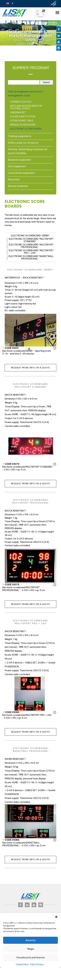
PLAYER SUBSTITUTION (22, 116)
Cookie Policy (22, 964)
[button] (56, 916)
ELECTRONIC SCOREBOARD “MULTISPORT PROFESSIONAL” (31, 246)
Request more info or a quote (30, 367)
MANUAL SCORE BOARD (23, 124)
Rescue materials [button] (18, 186)
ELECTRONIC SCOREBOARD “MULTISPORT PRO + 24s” (31, 251)
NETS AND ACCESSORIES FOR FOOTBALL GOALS (26, 107)
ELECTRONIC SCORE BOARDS (26, 128)
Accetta (31, 940)
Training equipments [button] (19, 136)
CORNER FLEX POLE (20, 101)
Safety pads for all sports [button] (23, 142)
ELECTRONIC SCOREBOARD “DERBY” (30, 235)
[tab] (30, 93)
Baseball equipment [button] (19, 159)
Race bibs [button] (14, 179)
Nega (30, 948)
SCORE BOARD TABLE (21, 120)
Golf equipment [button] (17, 166)
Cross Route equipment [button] (21, 172)
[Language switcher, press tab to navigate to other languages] (10, 3)
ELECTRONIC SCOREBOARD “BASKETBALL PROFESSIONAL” (31, 257)
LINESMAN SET (18, 112)
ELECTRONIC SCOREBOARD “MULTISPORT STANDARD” (31, 240)
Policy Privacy (37, 964)
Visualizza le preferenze (30, 957)
